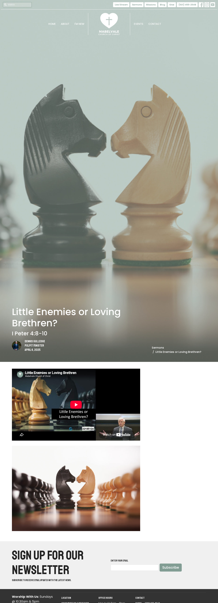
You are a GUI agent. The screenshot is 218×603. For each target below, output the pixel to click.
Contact (154, 24)
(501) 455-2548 (187, 4)
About (65, 24)
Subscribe (170, 567)
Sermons (137, 4)
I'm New (79, 24)
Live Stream (121, 4)
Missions (151, 4)
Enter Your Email (119, 560)
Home (52, 24)
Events (138, 24)
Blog (162, 4)
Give (171, 4)
